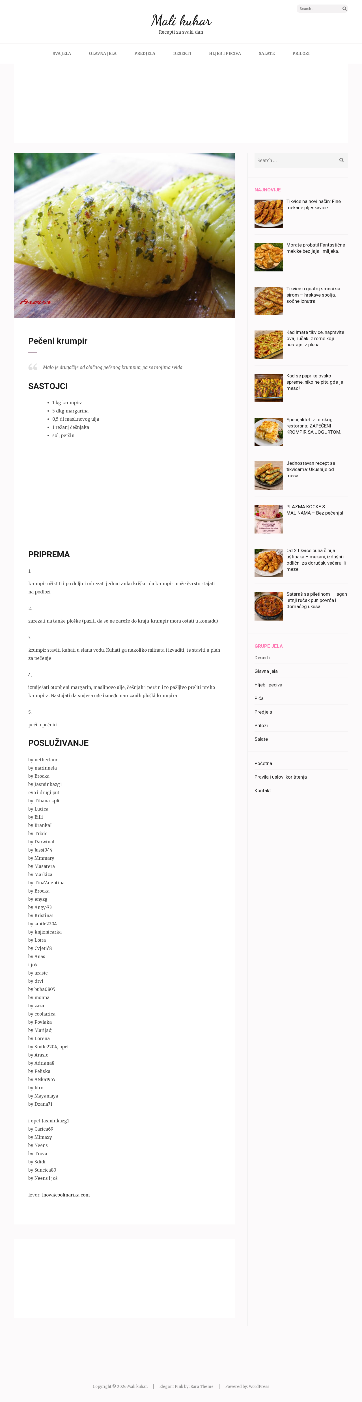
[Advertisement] (181, 103)
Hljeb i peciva (225, 53)
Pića (259, 698)
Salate (267, 53)
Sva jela (62, 53)
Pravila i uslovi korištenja (281, 777)
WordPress (259, 1386)
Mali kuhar (181, 20)
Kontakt (263, 790)
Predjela (144, 53)
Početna (263, 763)
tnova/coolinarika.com (66, 1195)
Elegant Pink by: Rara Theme (186, 1386)
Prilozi (301, 53)
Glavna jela (103, 53)
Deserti (182, 53)
